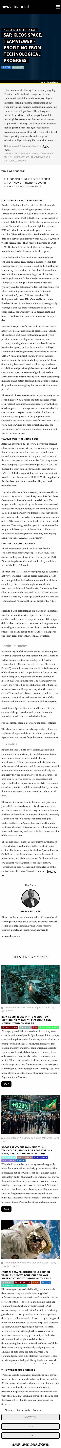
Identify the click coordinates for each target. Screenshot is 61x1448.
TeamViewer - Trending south (26, 182)
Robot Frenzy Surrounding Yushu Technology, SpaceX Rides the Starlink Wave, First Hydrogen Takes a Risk (26, 1150)
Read (6, 1084)
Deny (30, 1435)
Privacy (25, 1443)
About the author (11, 936)
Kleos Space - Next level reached (28, 179)
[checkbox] (2, 1409)
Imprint (16, 1443)
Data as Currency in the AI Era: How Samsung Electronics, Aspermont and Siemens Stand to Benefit (26, 1020)
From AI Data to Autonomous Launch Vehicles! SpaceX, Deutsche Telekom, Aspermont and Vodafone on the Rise (26, 1275)
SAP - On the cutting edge (24, 186)
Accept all (31, 1417)
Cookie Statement (40, 1443)
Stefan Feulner (31, 911)
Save (30, 1426)
